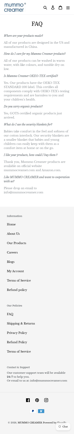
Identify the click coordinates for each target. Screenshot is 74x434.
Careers (12, 252)
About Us (13, 233)
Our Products (16, 243)
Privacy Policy (17, 333)
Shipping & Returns (21, 323)
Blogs (10, 262)
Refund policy (17, 290)
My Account (15, 271)
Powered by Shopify (54, 422)
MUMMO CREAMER (30, 422)
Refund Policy (17, 342)
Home (11, 224)
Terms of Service (19, 280)
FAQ (10, 314)
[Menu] (68, 7)
